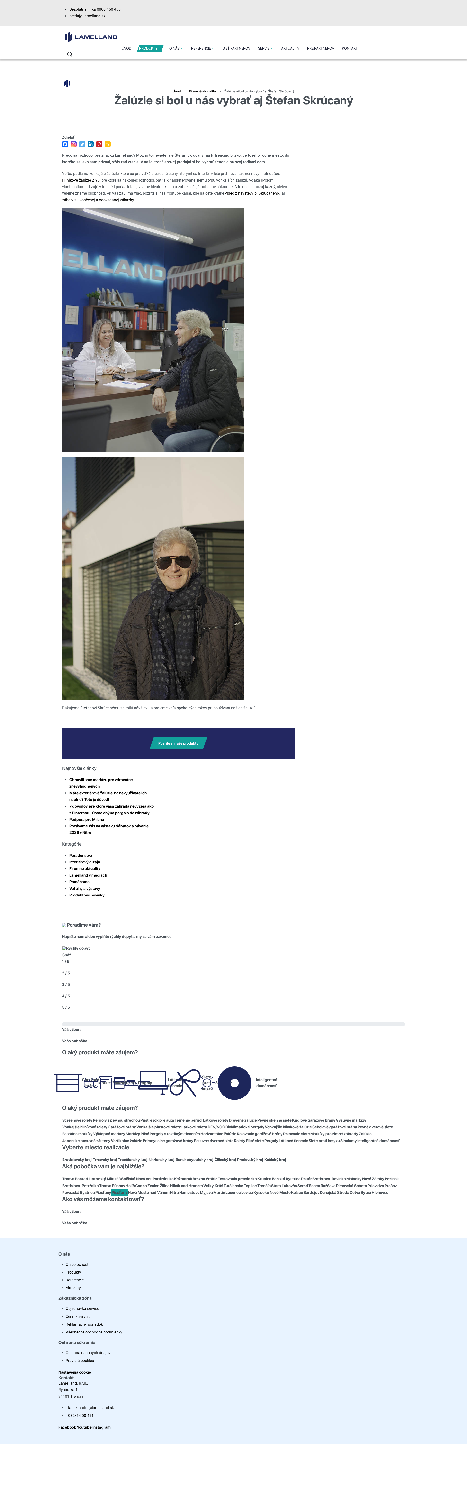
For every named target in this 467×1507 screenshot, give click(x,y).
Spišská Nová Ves (136, 1179)
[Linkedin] (91, 144)
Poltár (306, 1179)
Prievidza (376, 1185)
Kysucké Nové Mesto (272, 1192)
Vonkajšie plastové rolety (158, 1127)
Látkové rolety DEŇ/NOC (203, 1127)
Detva (355, 1192)
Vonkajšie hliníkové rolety (84, 1127)
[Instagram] (74, 144)
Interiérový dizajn (84, 862)
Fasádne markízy (77, 1134)
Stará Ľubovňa (284, 1185)
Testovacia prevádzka (237, 1179)
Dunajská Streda (334, 1192)
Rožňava (328, 1185)
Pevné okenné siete (274, 1120)
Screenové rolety (77, 1120)
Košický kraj (275, 1159)
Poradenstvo (80, 855)
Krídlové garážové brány (313, 1120)
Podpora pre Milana (86, 819)
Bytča (366, 1192)
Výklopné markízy (109, 1134)
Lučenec (233, 1192)
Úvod (177, 91)
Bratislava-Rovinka (329, 1179)
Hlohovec (380, 1192)
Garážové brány (86, 1083)
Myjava (206, 1192)
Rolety (239, 1140)
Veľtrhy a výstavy (84, 888)
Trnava (68, 1179)
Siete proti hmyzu (204, 1083)
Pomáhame (79, 881)
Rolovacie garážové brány (260, 1134)
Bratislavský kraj (77, 1159)
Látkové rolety (215, 1120)
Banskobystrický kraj (194, 1159)
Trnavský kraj (105, 1159)
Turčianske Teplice (240, 1185)
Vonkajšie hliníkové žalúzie (288, 1127)
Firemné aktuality (202, 91)
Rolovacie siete (296, 1134)
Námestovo (189, 1192)
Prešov (391, 1185)
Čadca (141, 1185)
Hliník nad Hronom (186, 1185)
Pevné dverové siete (375, 1127)
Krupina (264, 1179)
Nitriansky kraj (161, 1159)
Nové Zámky (373, 1179)
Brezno (199, 1179)
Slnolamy (348, 1140)
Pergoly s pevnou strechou (116, 1120)
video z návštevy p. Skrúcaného (252, 193)
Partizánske (163, 1179)
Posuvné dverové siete (214, 1140)
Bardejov (311, 1192)
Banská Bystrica (286, 1179)
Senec (314, 1185)
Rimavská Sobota (351, 1185)
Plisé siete (255, 1140)
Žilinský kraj (225, 1159)
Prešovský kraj (250, 1159)
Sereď (302, 1185)
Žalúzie (115, 1082)
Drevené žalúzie (243, 1120)
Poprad (81, 1179)
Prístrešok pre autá (157, 1120)
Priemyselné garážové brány (168, 1140)
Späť (66, 955)
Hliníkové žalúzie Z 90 (81, 180)
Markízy (102, 1082)
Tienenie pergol (188, 1120)
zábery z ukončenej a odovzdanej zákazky (98, 200)
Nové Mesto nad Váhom (149, 1192)
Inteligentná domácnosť (261, 1083)
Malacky (354, 1179)
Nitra (174, 1192)
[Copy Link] (108, 144)
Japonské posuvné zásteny (86, 1140)
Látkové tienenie (171, 1083)
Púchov (118, 1185)
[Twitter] (82, 144)
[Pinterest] (99, 144)
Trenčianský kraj (132, 1159)
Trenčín (264, 1185)
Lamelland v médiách (88, 875)
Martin (219, 1192)
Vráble (211, 1179)
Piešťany (103, 1192)
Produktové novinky (87, 895)
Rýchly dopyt (78, 948)
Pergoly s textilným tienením (175, 1134)
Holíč (130, 1185)
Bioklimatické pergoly (244, 1127)
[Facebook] (65, 144)
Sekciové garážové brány (334, 1127)
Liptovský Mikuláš (105, 1179)
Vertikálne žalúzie (126, 1140)
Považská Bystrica (78, 1192)
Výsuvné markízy (351, 1120)
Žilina (165, 1185)
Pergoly (141, 1082)
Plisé (145, 1134)
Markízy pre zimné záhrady (334, 1134)
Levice (247, 1192)
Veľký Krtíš (213, 1185)
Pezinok (392, 1179)
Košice (297, 1192)
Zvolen (153, 1185)
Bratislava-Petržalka (80, 1185)
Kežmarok (183, 1179)
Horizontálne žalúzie (218, 1134)
